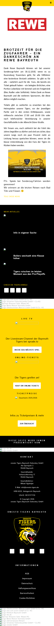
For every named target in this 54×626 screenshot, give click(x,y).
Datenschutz (27, 583)
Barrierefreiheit (27, 593)
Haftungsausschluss (27, 588)
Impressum (27, 578)
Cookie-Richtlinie (27, 598)
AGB (27, 573)
